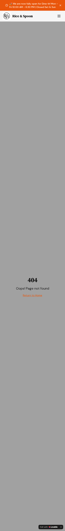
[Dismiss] (61, 527)
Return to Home (32, 295)
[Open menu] (59, 16)
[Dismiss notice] (60, 5)
